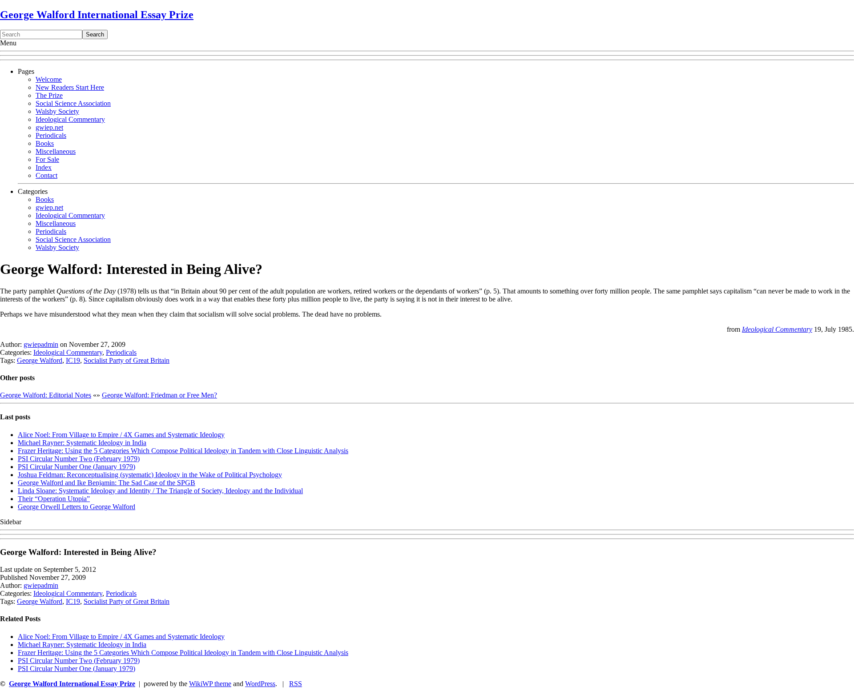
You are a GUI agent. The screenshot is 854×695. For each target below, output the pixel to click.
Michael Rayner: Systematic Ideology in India (82, 442)
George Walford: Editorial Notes (45, 395)
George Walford (39, 360)
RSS (295, 683)
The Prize (49, 95)
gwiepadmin (41, 344)
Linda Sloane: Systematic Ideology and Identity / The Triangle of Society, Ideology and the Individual (160, 490)
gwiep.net (49, 127)
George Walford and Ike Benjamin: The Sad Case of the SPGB (106, 482)
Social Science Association (73, 103)
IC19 (73, 360)
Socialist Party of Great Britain (126, 360)
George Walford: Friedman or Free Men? (159, 395)
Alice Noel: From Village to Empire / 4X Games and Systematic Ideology (121, 434)
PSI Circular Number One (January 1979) (76, 466)
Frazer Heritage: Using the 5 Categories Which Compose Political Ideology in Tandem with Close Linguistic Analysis (183, 450)
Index (44, 167)
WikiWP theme (210, 683)
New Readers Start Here (70, 87)
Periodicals (51, 135)
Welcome (49, 79)
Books (45, 143)
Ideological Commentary (70, 119)
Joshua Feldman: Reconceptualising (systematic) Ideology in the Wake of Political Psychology (150, 474)
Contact (46, 175)
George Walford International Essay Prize (96, 14)
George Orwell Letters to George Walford (76, 506)
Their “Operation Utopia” (54, 498)
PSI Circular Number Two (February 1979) (79, 458)
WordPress (260, 683)
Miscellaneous (56, 151)
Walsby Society (57, 111)
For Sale (47, 159)
